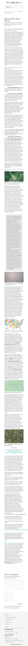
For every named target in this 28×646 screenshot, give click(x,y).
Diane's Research (8, 631)
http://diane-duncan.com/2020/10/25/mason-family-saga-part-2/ (14, 452)
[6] (15, 352)
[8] (16, 355)
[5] (5, 521)
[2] (12, 120)
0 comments (9, 25)
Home (5, 11)
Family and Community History (12, 638)
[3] (12, 133)
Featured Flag (8, 622)
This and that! (8, 620)
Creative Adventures (10, 619)
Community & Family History (12, 11)
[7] (19, 354)
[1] (10, 40)
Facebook (8, 636)
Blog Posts (7, 615)
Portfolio (7, 624)
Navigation (7, 7)
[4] (11, 211)
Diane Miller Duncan (12, 22)
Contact (6, 626)
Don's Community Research (10, 633)
